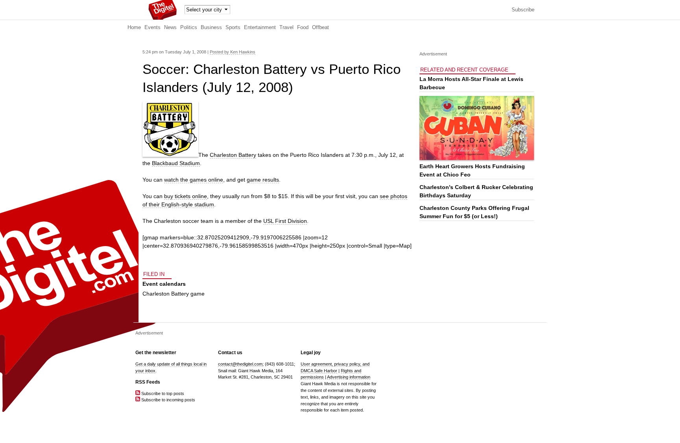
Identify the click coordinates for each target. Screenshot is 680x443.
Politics (188, 27)
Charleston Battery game (173, 293)
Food (303, 27)
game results (263, 179)
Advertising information (348, 377)
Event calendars (164, 284)
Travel (286, 27)
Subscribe (523, 10)
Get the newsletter (155, 352)
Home (134, 27)
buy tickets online (185, 196)
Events (152, 27)
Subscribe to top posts (162, 393)
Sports (232, 27)
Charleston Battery (233, 155)
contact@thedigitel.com (240, 364)
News (170, 27)
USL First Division (285, 221)
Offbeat (320, 27)
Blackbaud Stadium (176, 163)
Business (211, 27)
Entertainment (260, 27)
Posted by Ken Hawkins (232, 52)
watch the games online (193, 179)
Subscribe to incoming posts (167, 399)
